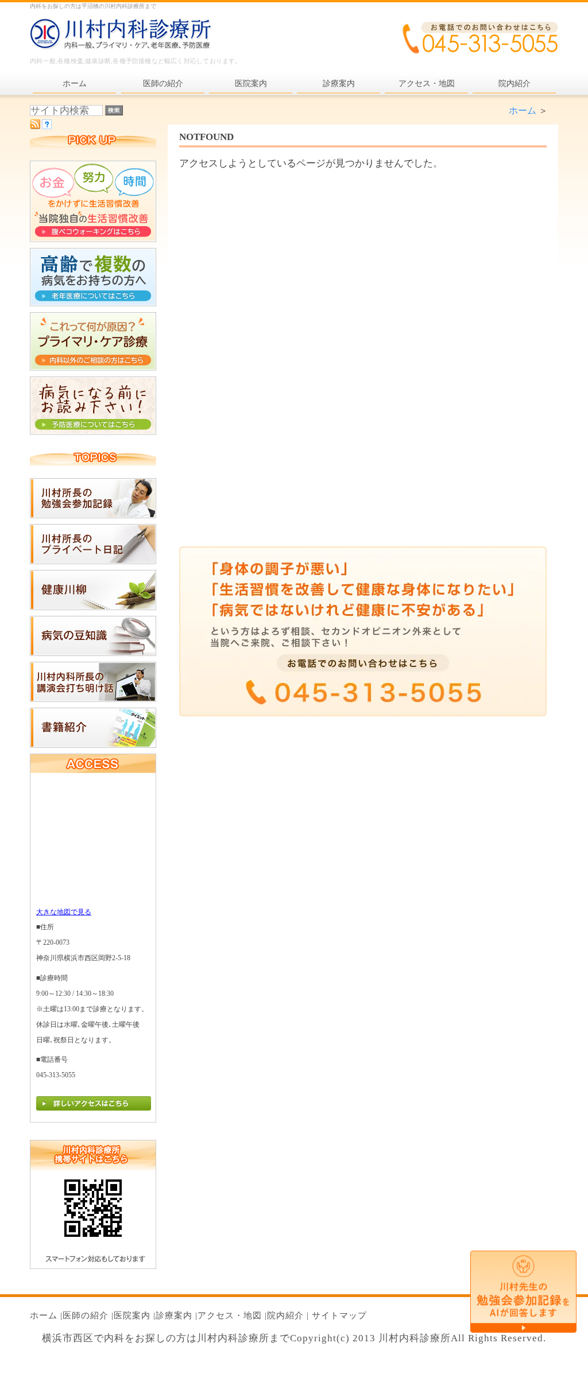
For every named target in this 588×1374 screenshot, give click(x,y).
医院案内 (132, 1315)
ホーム (522, 110)
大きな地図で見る (63, 912)
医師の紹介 (86, 1315)
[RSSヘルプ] (47, 126)
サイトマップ (339, 1315)
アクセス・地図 (230, 1315)
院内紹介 (285, 1315)
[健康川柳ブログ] (93, 606)
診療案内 (174, 1315)
